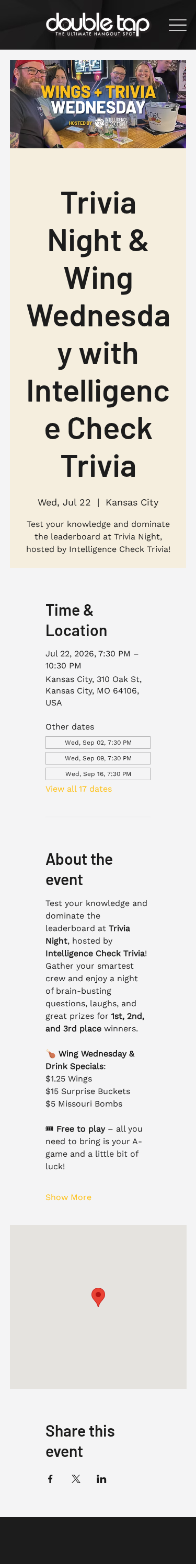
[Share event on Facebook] (50, 1479)
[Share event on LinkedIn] (102, 1479)
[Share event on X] (76, 1479)
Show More (68, 1197)
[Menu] (177, 25)
